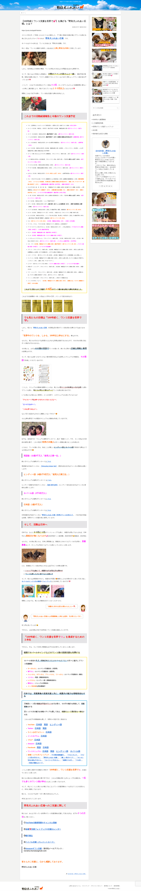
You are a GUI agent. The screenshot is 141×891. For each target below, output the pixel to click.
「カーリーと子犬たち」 (52, 760)
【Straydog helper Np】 (49, 466)
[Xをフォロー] (100, 186)
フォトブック (46, 581)
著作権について (108, 886)
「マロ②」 (78, 760)
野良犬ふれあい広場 (40, 327)
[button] (117, 108)
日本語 (39, 724)
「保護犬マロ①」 (67, 760)
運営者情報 (116, 886)
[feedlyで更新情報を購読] (109, 186)
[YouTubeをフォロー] (104, 186)
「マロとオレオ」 (72, 755)
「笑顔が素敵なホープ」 (36, 763)
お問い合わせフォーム (75, 886)
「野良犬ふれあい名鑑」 (50, 757)
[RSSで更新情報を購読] (111, 186)
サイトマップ (85, 886)
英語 (46, 724)
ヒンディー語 (56, 724)
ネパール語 (75, 751)
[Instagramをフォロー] (102, 186)
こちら (49, 461)
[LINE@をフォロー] (107, 186)
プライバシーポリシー (96, 886)
